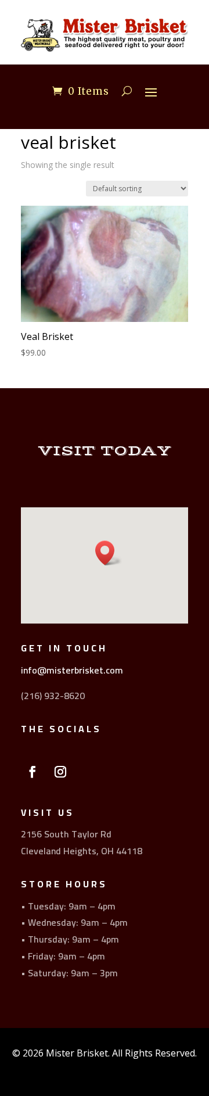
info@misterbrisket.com (72, 670)
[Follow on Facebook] (32, 771)
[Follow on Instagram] (60, 771)
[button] (109, 553)
